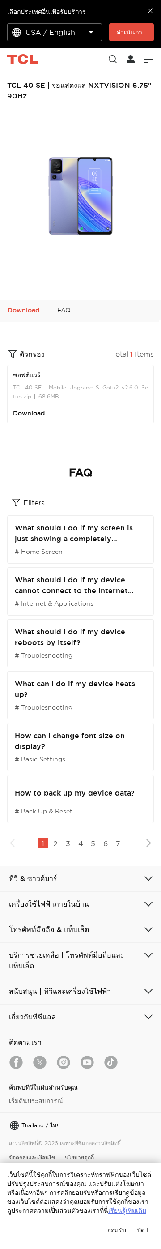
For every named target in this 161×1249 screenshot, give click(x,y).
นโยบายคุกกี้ (79, 1157)
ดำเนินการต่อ (134, 32)
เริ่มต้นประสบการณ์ (36, 1101)
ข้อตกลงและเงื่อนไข (32, 1157)
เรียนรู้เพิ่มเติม (127, 1210)
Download (29, 413)
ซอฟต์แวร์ (27, 375)
